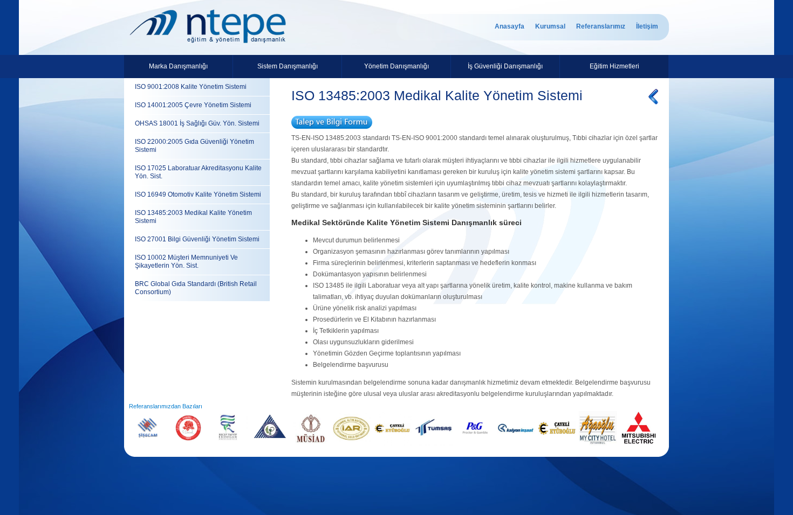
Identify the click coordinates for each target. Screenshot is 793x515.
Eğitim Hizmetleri (614, 66)
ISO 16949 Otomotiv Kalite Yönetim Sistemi (198, 194)
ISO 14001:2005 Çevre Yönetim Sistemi (193, 105)
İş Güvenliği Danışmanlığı (505, 66)
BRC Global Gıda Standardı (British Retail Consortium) (196, 288)
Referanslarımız (600, 26)
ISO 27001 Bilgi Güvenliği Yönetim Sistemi (197, 239)
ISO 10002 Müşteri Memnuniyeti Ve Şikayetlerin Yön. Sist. (186, 261)
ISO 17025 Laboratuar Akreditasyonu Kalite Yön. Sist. (198, 172)
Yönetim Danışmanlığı (396, 66)
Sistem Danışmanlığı (287, 66)
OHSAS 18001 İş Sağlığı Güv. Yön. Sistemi (197, 123)
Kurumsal (550, 26)
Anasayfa (509, 26)
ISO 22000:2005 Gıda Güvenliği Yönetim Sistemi (194, 146)
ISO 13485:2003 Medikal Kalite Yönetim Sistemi (193, 217)
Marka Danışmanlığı (178, 66)
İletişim (647, 26)
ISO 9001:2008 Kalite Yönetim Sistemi (191, 87)
